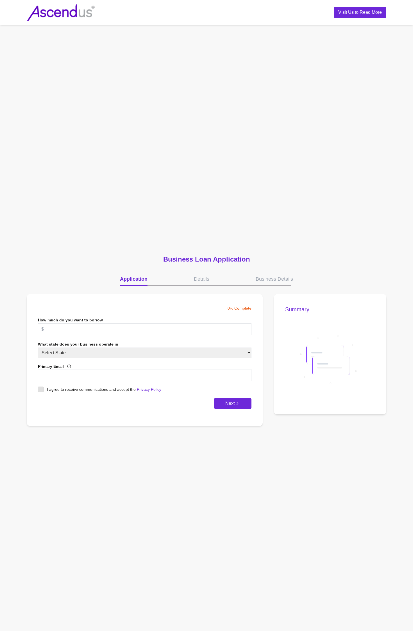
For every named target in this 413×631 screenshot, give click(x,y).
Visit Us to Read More (360, 12)
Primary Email (51, 366)
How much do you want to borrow (70, 320)
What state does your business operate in (78, 344)
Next (230, 403)
